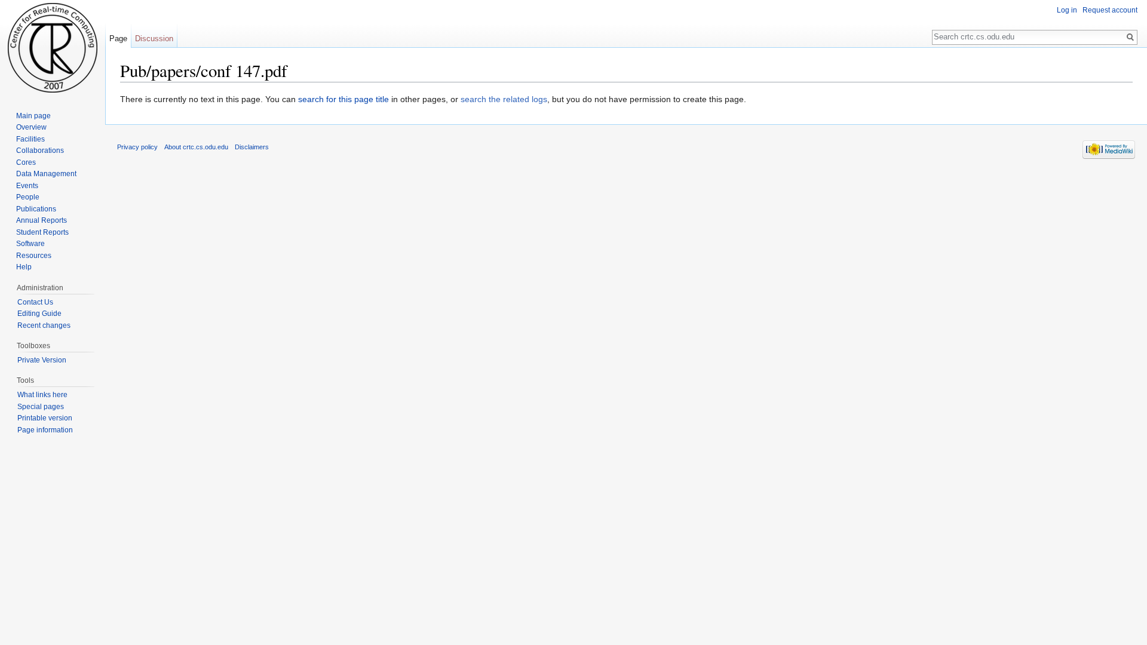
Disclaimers (252, 146)
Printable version (44, 418)
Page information (45, 430)
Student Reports (42, 232)
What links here (42, 395)
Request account (1109, 10)
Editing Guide (39, 313)
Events (27, 186)
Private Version (41, 360)
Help (24, 267)
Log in (1067, 10)
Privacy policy (137, 146)
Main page (33, 116)
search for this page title (343, 99)
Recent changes (43, 325)
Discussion (154, 38)
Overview (31, 127)
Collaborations (40, 150)
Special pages (40, 407)
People (27, 197)
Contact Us (35, 302)
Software (30, 243)
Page (118, 38)
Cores (26, 162)
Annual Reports (41, 220)
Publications (36, 209)
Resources (33, 255)
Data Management (46, 174)
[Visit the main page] (52, 48)
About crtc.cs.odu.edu (196, 146)
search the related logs (504, 99)
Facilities (30, 139)
